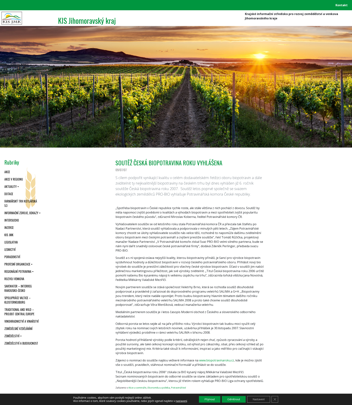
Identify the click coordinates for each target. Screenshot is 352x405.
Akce (7, 172)
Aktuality (10, 186)
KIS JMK (8, 235)
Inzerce (9, 227)
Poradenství (12, 257)
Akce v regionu (13, 179)
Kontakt (342, 5)
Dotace (8, 194)
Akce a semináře (137, 387)
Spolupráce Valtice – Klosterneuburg (17, 300)
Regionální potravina (17, 271)
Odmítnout (233, 399)
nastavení (181, 401)
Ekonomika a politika (159, 387)
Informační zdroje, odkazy (21, 213)
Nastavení (259, 399)
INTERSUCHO (11, 220)
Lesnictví (10, 249)
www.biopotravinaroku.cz (216, 360)
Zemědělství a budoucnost (21, 343)
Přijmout (209, 399)
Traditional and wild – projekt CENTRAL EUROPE (19, 311)
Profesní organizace (17, 264)
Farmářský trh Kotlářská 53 (20, 203)
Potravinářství (178, 387)
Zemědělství (11, 336)
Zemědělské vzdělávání (18, 328)
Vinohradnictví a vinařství (21, 321)
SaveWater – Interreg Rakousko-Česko (18, 288)
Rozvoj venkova (14, 279)
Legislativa (11, 242)
